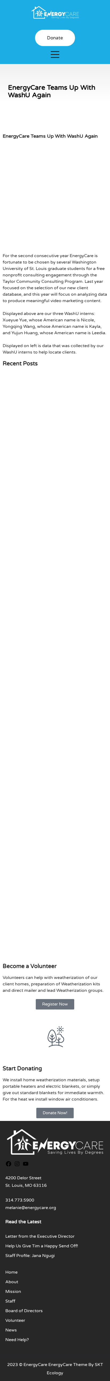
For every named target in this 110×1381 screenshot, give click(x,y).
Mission (13, 1291)
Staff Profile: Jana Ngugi (30, 1255)
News (11, 1330)
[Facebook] (8, 1164)
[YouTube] (25, 1164)
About (11, 1282)
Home (11, 1272)
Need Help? (17, 1339)
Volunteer (15, 1320)
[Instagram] (17, 1164)
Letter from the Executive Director (39, 1236)
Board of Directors (24, 1311)
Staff (10, 1301)
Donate (55, 38)
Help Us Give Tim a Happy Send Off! (41, 1246)
